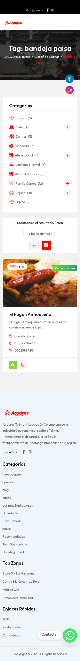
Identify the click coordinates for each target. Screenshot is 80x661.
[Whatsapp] (70, 635)
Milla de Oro (10, 590)
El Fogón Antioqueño (30, 314)
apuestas (9, 482)
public (6, 529)
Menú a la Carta (28, 174)
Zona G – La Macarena (18, 573)
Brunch (24, 118)
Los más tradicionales (17, 505)
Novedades (10, 513)
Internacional (26, 155)
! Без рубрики (12, 474)
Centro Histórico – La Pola (20, 581)
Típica (20, 266)
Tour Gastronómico (16, 544)
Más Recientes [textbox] (39, 234)
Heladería (24, 146)
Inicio (6, 619)
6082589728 (23, 350)
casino (6, 498)
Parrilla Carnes (29, 183)
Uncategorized (13, 552)
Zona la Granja (24, 336)
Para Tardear (11, 521)
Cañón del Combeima (17, 598)
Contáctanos (11, 635)
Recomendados (13, 536)
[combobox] (40, 233)
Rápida (23, 193)
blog (5, 490)
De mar (24, 136)
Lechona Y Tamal (30, 165)
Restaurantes (12, 627)
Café (22, 127)
